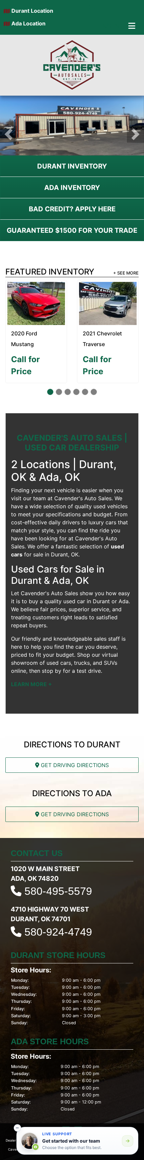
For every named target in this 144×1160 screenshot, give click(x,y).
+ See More (126, 273)
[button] (8, 134)
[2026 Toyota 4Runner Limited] (107, 303)
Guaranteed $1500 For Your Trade (72, 230)
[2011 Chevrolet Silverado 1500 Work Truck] (36, 299)
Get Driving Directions (74, 765)
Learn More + (31, 684)
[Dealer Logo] (71, 65)
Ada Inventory (72, 188)
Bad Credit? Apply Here (72, 209)
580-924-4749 (58, 932)
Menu (115, 26)
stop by (51, 670)
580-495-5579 (58, 891)
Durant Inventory (72, 166)
